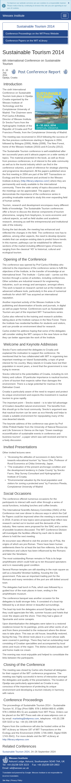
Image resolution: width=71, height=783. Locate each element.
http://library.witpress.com (15, 739)
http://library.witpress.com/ (35, 181)
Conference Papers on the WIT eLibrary (26, 40)
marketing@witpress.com (26, 718)
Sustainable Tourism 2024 (16, 751)
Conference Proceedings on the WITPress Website (32, 33)
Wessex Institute (13, 15)
